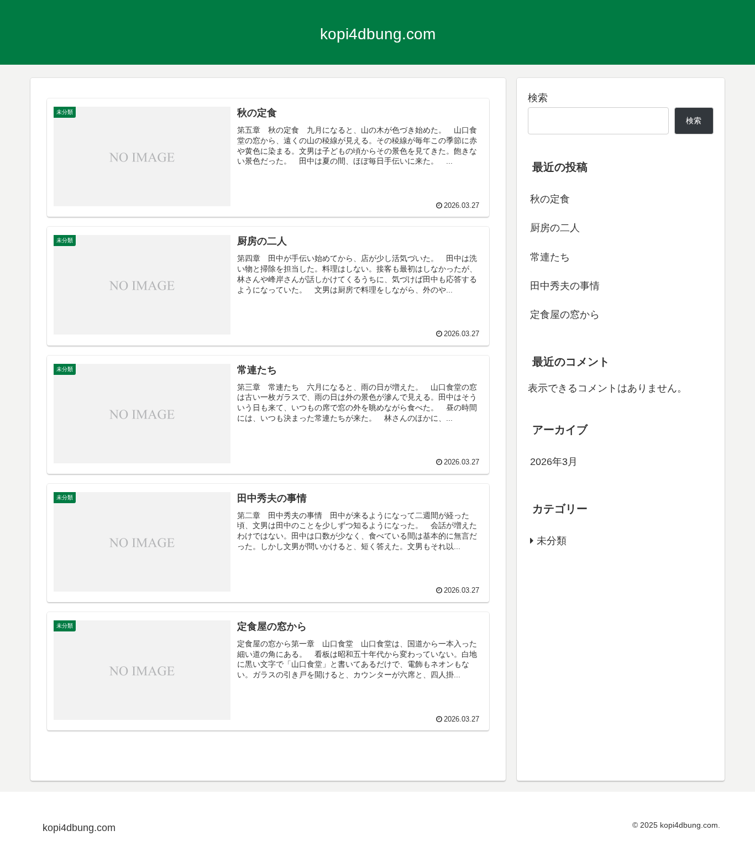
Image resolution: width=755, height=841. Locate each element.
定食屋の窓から (565, 314)
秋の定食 (550, 199)
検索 (538, 97)
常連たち (550, 257)
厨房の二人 (555, 227)
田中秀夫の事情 (565, 285)
